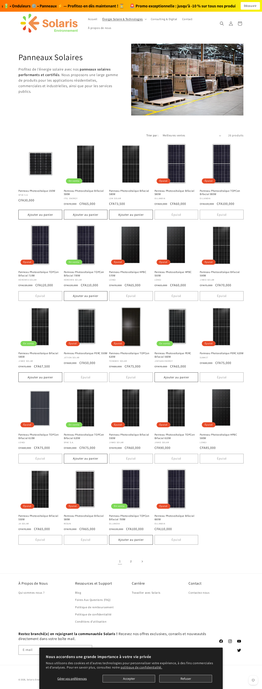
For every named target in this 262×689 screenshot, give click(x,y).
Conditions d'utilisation (90, 621)
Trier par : (152, 135)
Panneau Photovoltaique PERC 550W (85, 353)
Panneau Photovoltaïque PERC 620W (221, 353)
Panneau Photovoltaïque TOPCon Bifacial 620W (84, 436)
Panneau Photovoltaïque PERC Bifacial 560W (173, 355)
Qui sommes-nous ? (31, 592)
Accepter (129, 678)
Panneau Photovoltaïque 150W (36, 191)
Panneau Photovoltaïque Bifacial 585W (38, 355)
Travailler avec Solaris (146, 592)
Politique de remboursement (94, 607)
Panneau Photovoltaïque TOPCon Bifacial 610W (38, 436)
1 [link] (120, 561)
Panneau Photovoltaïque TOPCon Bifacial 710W (38, 273)
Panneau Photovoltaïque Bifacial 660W (174, 517)
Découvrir (250, 6)
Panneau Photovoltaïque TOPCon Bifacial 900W (220, 192)
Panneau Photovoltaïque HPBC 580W (218, 436)
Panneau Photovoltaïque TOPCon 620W (129, 355)
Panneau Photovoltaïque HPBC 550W (173, 273)
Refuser (186, 678)
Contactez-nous (199, 592)
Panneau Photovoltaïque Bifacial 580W (129, 192)
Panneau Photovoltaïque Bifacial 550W (129, 436)
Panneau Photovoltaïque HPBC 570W (127, 273)
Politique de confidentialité (93, 614)
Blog (78, 592)
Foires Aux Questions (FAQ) (93, 600)
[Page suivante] (142, 561)
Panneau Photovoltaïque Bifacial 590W (84, 192)
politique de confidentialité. (141, 667)
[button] (124, 19)
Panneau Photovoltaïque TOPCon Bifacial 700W (84, 273)
